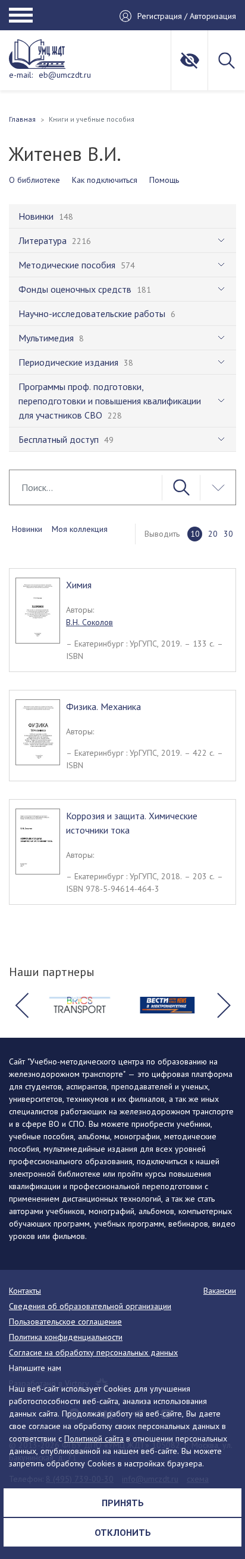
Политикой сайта (94, 1438)
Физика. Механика (103, 706)
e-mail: (21, 74)
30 (228, 533)
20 (213, 533)
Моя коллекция (80, 529)
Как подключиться (104, 180)
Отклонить (123, 1532)
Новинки (27, 529)
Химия (79, 585)
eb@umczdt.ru (65, 74)
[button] (21, 1005)
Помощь (164, 180)
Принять (123, 1503)
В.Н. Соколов (89, 622)
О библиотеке (34, 180)
